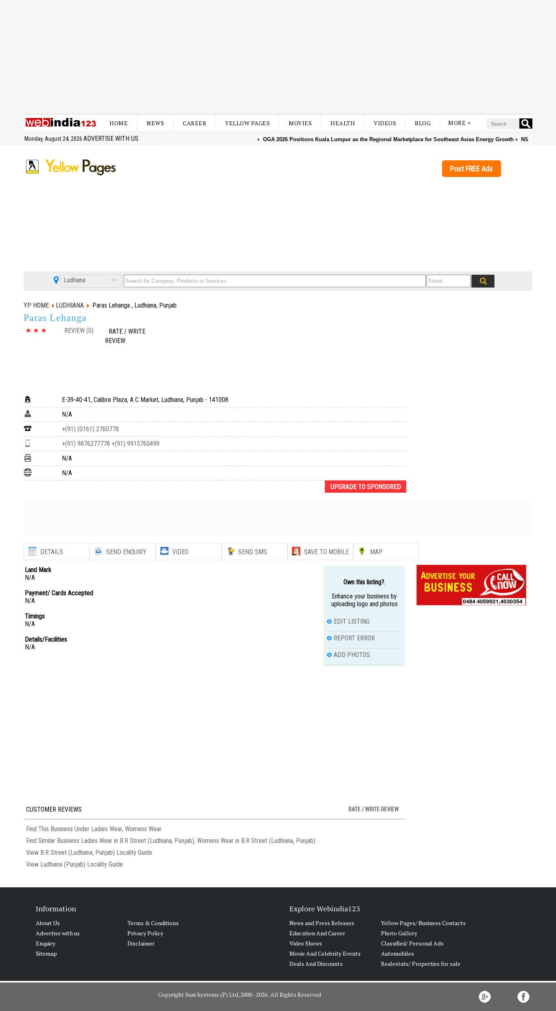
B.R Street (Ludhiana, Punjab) (77, 852)
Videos (385, 123)
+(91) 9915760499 (135, 444)
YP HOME (36, 305)
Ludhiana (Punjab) (62, 864)
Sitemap (46, 953)
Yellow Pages (247, 123)
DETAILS (51, 552)
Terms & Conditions (153, 923)
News (155, 123)
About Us (48, 923)
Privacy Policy (145, 933)
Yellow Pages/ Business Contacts (423, 923)
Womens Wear (143, 829)
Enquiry (45, 943)
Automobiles (397, 953)
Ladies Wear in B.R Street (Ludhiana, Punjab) (137, 841)
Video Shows (305, 943)
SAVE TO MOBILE (326, 552)
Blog (423, 123)
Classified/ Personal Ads (412, 943)
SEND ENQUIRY (126, 552)
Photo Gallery (399, 933)
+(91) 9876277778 (86, 444)
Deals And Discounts (316, 963)
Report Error (354, 638)
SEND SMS (252, 552)
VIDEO (180, 552)
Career (194, 123)
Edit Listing (352, 621)
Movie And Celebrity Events (325, 953)
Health (343, 123)
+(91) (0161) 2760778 (90, 429)
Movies (300, 123)
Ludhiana (73, 280)
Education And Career (317, 933)
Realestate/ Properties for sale (420, 963)
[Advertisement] (278, 57)
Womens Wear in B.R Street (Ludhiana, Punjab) (256, 841)
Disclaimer (141, 943)
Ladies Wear (106, 829)
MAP (376, 552)
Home (118, 123)
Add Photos (352, 655)
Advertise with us (110, 138)
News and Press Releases (321, 923)
